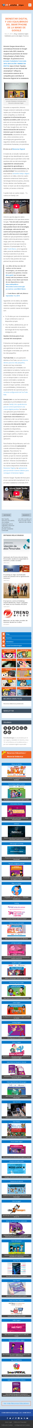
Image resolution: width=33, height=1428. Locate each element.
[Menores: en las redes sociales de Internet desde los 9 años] (16, 613)
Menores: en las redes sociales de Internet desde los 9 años (15, 621)
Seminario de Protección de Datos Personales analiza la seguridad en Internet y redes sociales (15, 558)
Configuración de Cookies (22, 1425)
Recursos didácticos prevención (13, 704)
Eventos (9, 638)
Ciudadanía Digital (23, 34)
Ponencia (26, 36)
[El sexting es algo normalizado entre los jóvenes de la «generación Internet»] (16, 568)
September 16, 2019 (13, 296)
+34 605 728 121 (26, 1412)
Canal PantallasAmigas (14, 645)
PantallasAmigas (8, 738)
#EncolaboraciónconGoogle (15, 286)
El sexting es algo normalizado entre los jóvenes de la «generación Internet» (16, 576)
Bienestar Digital (9, 468)
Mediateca (9, 642)
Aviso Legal (8, 1422)
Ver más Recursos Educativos (16, 1403)
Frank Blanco (11, 249)
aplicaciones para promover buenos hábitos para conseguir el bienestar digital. (16, 470)
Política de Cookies (7, 1425)
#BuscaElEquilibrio (12, 284)
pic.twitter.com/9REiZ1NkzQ (15, 289)
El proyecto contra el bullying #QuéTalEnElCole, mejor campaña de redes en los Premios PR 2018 (15, 602)
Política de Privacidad (20, 1422)
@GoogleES (10, 275)
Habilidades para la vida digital (13, 36)
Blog (15, 34)
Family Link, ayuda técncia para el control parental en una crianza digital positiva (15, 406)
